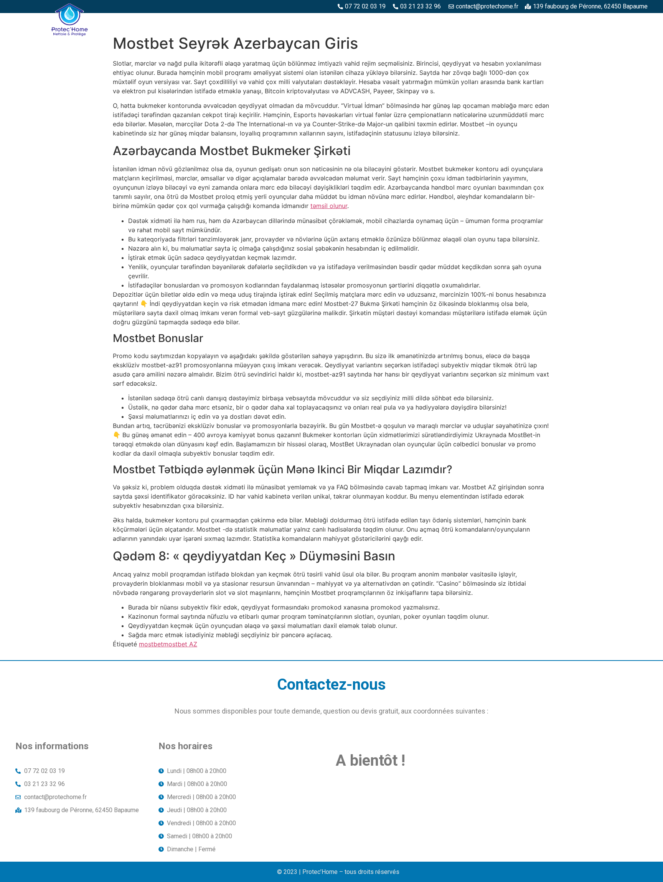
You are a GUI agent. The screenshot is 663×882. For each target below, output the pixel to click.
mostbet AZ (180, 644)
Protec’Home (244, 22)
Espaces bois (297, 22)
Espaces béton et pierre (365, 22)
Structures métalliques (527, 22)
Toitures (593, 22)
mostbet (151, 644)
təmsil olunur (328, 206)
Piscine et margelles (445, 22)
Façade (632, 22)
